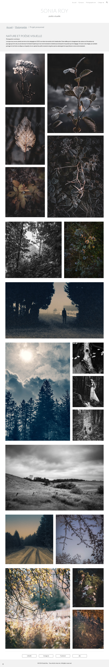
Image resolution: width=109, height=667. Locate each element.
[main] (54, 12)
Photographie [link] (90, 2)
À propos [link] (81, 2)
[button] (107, 2)
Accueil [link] (74, 2)
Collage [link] (100, 2)
